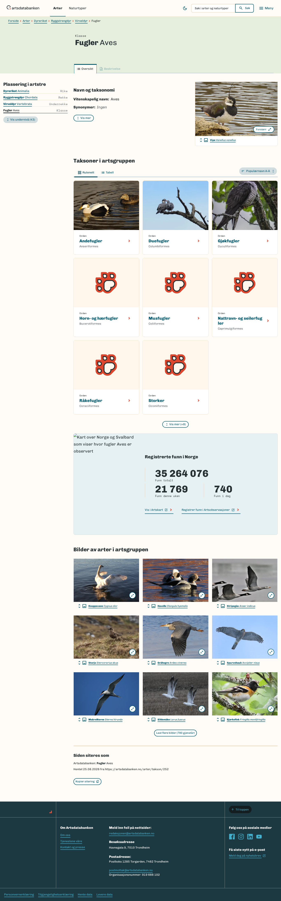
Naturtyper (77, 8)
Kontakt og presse (72, 847)
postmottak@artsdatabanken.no (131, 870)
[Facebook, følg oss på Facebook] (232, 836)
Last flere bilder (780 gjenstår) (175, 732)
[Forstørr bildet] (132, 595)
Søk (247, 8)
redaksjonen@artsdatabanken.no (131, 833)
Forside (13, 21)
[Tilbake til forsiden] (23, 8)
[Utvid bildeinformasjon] (204, 140)
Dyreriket (40, 21)
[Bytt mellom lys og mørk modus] (185, 8)
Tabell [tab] (110, 172)
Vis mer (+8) (177, 424)
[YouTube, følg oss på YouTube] (259, 836)
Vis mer (85, 118)
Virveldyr (81, 21)
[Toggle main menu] (266, 8)
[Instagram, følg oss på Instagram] (241, 836)
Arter (57, 8)
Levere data (104, 894)
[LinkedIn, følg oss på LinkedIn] (250, 836)
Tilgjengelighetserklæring (56, 894)
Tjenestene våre (71, 841)
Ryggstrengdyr (61, 21)
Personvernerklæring (19, 894)
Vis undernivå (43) (22, 119)
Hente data (85, 894)
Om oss (65, 835)
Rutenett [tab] (88, 172)
